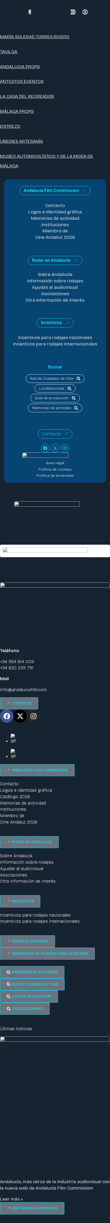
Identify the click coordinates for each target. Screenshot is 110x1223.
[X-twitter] (55, 448)
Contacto (55, 205)
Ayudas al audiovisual (55, 287)
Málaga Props (17, 111)
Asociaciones (55, 294)
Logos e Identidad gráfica (55, 212)
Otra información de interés (55, 300)
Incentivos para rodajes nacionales (55, 337)
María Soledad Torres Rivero (34, 37)
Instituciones (55, 225)
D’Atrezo (10, 126)
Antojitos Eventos (22, 81)
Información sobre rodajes (55, 281)
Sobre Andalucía (55, 274)
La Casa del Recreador (27, 96)
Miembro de (55, 231)
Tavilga (8, 52)
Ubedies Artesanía (21, 141)
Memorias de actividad (55, 218)
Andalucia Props (20, 67)
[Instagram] (65, 448)
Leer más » (11, 1199)
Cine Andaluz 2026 (55, 237)
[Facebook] (45, 448)
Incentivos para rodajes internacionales (55, 344)
